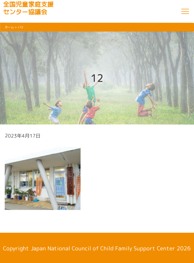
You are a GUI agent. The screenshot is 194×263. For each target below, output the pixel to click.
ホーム (9, 27)
